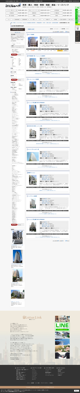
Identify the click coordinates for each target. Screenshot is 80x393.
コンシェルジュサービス (17, 185)
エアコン (14, 158)
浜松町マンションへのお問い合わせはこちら (47, 190)
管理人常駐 (14, 109)
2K (12, 61)
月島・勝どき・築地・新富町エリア (22, 369)
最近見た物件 (59, 1)
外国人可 (14, 117)
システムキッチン (16, 146)
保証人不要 (14, 102)
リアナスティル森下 (15, 282)
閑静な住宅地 (15, 98)
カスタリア (34, 379)
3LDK (20, 63)
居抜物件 (14, 213)
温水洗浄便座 (15, 152)
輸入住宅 (14, 206)
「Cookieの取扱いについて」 (13, 391)
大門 (48, 40)
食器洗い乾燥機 (15, 145)
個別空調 (14, 214)
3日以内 (13, 85)
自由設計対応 (15, 208)
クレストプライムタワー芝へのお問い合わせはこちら (47, 167)
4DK (19, 64)
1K (19, 58)
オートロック (15, 173)
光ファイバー (15, 170)
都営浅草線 (44, 62)
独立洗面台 (14, 157)
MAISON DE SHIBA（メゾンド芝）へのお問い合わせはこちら (47, 143)
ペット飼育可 (15, 93)
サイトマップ (60, 373)
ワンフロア (14, 209)
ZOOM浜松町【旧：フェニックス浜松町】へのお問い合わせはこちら (47, 73)
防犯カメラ (14, 179)
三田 (47, 61)
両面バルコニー (15, 198)
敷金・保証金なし (15, 49)
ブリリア (33, 369)
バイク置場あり (15, 139)
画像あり (13, 88)
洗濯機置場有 (15, 141)
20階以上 (14, 203)
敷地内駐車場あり (48, 372)
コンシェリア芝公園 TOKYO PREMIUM (36, 102)
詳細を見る (60, 50)
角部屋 (14, 191)
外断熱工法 (14, 222)
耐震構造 (14, 217)
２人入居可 (14, 104)
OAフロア (14, 220)
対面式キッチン (15, 147)
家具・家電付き (15, 140)
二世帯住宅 (14, 112)
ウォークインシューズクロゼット (17, 164)
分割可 (14, 107)
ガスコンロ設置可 (16, 118)
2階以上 (14, 187)
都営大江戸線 (44, 40)
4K (12, 64)
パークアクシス (34, 373)
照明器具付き (15, 136)
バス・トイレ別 (15, 148)
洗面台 (14, 153)
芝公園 (48, 41)
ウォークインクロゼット (17, 162)
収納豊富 (14, 165)
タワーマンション (48, 369)
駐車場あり (14, 186)
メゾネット (14, 129)
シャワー (14, 156)
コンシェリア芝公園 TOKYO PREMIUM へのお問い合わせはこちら (47, 120)
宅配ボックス (15, 175)
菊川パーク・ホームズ (15, 301)
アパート (13, 43)
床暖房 (14, 159)
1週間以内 (20, 85)
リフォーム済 (15, 193)
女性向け (14, 123)
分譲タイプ (14, 108)
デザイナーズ (15, 99)
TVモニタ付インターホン (17, 174)
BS (13, 168)
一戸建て (13, 44)
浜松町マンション (31, 172)
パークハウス (34, 372)
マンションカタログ (61, 372)
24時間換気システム (16, 195)
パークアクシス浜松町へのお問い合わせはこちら (47, 213)
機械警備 (14, 219)
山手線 (43, 38)
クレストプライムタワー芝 (33, 149)
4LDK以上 (14, 66)
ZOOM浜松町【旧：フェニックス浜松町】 (37, 55)
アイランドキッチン (16, 201)
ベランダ (14, 130)
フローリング (15, 126)
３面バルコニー (15, 197)
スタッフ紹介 (32, 19)
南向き (14, 190)
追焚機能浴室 (15, 150)
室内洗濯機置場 (15, 125)
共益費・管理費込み (15, 51)
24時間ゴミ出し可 (16, 182)
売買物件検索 (24, 19)
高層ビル (14, 211)
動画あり (20, 88)
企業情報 (55, 19)
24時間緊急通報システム (17, 176)
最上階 (14, 189)
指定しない (14, 83)
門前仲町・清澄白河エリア (20, 379)
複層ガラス (14, 207)
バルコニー (14, 131)
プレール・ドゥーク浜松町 (33, 79)
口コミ (40, 19)
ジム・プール (47, 373)
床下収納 (14, 161)
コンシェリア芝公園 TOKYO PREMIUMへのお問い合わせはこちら (47, 237)
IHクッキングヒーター (16, 200)
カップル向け (15, 121)
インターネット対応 (16, 171)
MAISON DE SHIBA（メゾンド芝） (35, 126)
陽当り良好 (14, 97)
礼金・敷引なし (15, 50)
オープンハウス (15, 115)
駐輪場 (14, 137)
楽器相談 (14, 96)
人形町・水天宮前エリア (20, 376)
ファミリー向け (15, 124)
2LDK (13, 62)
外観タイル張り (15, 142)
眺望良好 (14, 110)
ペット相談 (14, 192)
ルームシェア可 (15, 119)
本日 (19, 83)
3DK (13, 63)
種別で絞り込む (17, 32)
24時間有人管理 (15, 180)
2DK (19, 61)
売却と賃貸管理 (63, 19)
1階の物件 (14, 204)
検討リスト (66, 1)
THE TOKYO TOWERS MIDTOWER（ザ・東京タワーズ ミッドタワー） (24, 263)
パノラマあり (14, 90)
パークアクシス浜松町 (32, 196)
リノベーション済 (16, 101)
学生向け (14, 120)
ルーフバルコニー (16, 132)
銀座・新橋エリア (19, 373)
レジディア (34, 376)
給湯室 (14, 218)
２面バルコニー (15, 196)
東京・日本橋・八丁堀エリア (21, 375)
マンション (19, 43)
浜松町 (47, 37)
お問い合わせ (70, 19)
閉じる (76, 390)
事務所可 (14, 103)
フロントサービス (16, 181)
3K (19, 62)
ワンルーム (14, 58)
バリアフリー (15, 106)
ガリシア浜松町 (31, 34)
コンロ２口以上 (15, 143)
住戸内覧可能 (15, 184)
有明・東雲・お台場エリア (20, 372)
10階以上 (14, 202)
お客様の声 (48, 19)
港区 (45, 37)
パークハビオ (34, 375)
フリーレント (15, 113)
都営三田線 (44, 41)
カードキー (14, 114)
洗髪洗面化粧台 (15, 154)
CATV (13, 169)
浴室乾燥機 (14, 151)
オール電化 (14, 134)
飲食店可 (14, 212)
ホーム (9, 19)
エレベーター (15, 135)
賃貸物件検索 (16, 19)
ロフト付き (14, 128)
